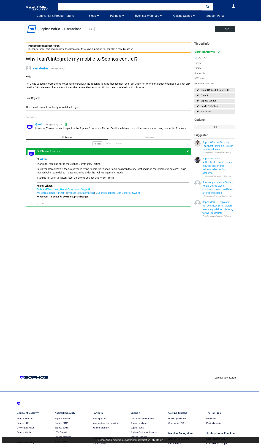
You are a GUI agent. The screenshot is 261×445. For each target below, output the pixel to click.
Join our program (101, 428)
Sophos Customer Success (143, 432)
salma (43, 158)
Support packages (139, 423)
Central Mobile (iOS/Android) (215, 90)
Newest (118, 143)
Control (204, 95)
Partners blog (99, 443)
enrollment (206, 111)
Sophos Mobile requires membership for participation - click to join (130, 440)
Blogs (92, 15)
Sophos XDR (23, 423)
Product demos (213, 423)
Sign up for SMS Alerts (128, 192)
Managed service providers (106, 423)
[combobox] (130, 6)
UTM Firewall (61, 432)
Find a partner (99, 418)
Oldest (97, 144)
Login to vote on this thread (199, 57)
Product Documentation (80, 192)
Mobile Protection (209, 106)
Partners (115, 15)
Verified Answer (205, 52)
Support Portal (215, 15)
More (90, 29)
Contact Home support (217, 443)
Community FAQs (176, 423)
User (233, 6)
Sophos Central (208, 100)
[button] (207, 6)
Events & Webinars (147, 15)
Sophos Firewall (62, 418)
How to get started (177, 418)
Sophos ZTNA (61, 423)
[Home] (41, 8)
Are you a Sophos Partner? (51, 192)
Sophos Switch (62, 428)
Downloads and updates (142, 418)
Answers (149, 137)
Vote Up (38, 203)
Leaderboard (174, 443)
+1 (187, 151)
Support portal (137, 428)
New (227, 29)
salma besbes (40, 68)
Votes (108, 143)
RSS (215, 127)
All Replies (67, 137)
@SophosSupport (105, 192)
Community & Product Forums (55, 15)
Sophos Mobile (24, 432)
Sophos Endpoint (25, 418)
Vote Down (43, 203)
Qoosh (39, 124)
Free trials (211, 418)
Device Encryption (25, 428)
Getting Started (182, 15)
